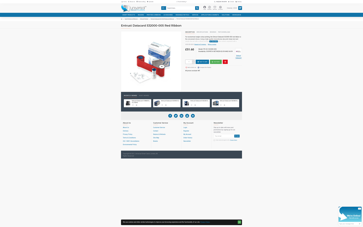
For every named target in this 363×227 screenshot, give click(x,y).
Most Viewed (144, 95)
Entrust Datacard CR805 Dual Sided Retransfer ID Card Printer (141, 100)
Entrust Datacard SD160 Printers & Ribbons (162, 19)
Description (190, 32)
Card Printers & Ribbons (131, 19)
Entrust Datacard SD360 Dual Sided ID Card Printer (229, 100)
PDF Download (224, 32)
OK (239, 222)
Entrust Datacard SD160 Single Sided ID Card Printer (170, 100)
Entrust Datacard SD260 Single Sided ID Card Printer (199, 100)
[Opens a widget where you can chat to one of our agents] (350, 216)
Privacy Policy (205, 222)
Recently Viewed (130, 95)
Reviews (213, 32)
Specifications (202, 32)
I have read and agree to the (226, 140)
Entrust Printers (144, 19)
